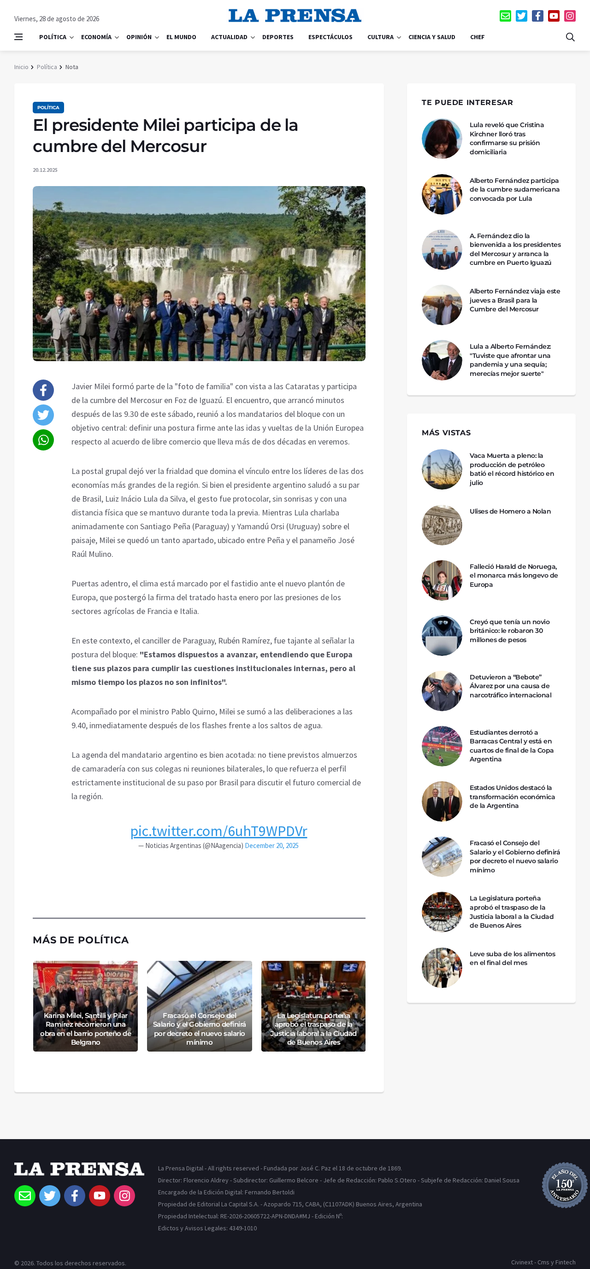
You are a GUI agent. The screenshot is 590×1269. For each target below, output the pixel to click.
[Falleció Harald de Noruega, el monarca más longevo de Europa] (442, 580)
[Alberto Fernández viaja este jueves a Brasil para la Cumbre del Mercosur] (442, 305)
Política (52, 37)
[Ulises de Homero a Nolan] (442, 525)
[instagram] (570, 16)
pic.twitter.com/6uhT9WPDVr (218, 831)
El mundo (181, 37)
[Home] (79, 1173)
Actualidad (229, 37)
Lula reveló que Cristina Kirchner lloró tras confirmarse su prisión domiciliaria (507, 138)
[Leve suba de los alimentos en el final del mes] (442, 967)
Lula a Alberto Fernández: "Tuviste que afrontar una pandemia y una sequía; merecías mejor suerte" (510, 360)
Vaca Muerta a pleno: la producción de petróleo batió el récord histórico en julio (512, 469)
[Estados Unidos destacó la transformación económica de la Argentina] (442, 801)
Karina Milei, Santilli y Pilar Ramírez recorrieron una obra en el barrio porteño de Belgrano (85, 1029)
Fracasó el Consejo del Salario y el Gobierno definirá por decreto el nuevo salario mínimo (199, 1029)
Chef (477, 37)
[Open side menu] (18, 36)
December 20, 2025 (272, 845)
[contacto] (505, 16)
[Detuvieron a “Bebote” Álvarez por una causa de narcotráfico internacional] (442, 691)
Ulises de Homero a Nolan (510, 511)
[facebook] (537, 16)
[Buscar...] (570, 36)
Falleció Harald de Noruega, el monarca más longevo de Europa (514, 575)
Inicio (21, 67)
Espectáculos (330, 37)
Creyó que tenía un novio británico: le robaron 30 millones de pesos (509, 631)
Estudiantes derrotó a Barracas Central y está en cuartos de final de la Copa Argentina (512, 746)
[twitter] (521, 16)
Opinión (139, 37)
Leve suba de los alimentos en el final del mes (512, 958)
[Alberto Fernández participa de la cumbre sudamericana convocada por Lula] (442, 194)
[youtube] (554, 16)
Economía (96, 37)
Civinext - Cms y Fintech (543, 1262)
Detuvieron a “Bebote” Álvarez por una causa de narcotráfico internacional (510, 686)
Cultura (380, 37)
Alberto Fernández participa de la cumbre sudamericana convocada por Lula (515, 189)
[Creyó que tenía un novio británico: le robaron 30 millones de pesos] (442, 635)
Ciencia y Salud (431, 37)
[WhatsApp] (43, 439)
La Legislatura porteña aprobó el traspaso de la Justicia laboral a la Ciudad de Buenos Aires (314, 1029)
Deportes (278, 37)
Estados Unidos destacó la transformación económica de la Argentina (512, 797)
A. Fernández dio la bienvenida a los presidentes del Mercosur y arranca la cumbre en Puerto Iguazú (515, 249)
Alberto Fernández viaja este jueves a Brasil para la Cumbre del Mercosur (515, 300)
